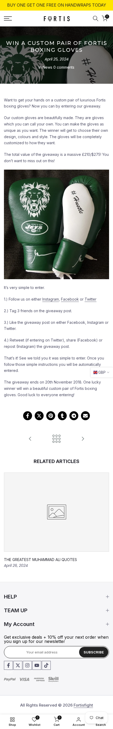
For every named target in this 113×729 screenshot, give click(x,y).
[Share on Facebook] (27, 415)
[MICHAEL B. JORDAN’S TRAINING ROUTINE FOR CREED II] (30, 439)
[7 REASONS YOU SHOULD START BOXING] (83, 439)
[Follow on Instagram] (27, 665)
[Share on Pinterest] (50, 415)
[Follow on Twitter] (17, 665)
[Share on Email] (85, 415)
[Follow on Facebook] (8, 665)
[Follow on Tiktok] (46, 665)
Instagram (50, 299)
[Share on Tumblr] (62, 415)
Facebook (70, 299)
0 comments (63, 67)
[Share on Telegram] (73, 415)
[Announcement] (56, 5)
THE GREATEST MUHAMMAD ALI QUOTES (40, 559)
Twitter (90, 299)
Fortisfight (83, 705)
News (47, 67)
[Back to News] (56, 439)
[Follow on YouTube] (36, 665)
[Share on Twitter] (39, 415)
